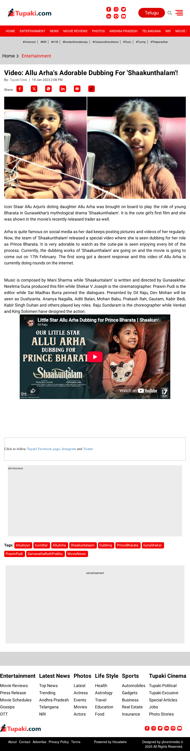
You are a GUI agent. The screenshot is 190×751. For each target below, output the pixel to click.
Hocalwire (119, 741)
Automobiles (133, 685)
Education (104, 706)
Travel (100, 699)
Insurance (131, 714)
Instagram (69, 449)
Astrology (104, 692)
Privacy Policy (59, 741)
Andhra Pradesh (123, 31)
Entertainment (32, 31)
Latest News (54, 676)
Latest (80, 685)
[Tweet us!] (116, 9)
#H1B (54, 42)
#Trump (141, 42)
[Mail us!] (123, 16)
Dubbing (106, 545)
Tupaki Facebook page (43, 449)
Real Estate (132, 706)
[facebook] (19, 88)
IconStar (42, 545)
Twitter (88, 449)
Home (10, 31)
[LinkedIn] (62, 88)
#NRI (43, 42)
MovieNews (77, 554)
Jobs (153, 706)
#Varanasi (29, 42)
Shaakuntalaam (83, 545)
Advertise (39, 741)
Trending (47, 692)
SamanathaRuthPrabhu (45, 554)
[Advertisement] (20, 219)
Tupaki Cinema (167, 676)
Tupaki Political (163, 685)
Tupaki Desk (19, 80)
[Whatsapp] (48, 88)
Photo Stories (161, 714)
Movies (80, 706)
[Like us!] (108, 9)
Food (99, 714)
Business (130, 699)
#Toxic (127, 42)
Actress (81, 692)
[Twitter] (34, 88)
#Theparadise (159, 42)
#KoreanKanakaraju (75, 42)
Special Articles (163, 699)
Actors (80, 714)
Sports (130, 676)
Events (80, 699)
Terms (75, 741)
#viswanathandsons (105, 42)
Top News (48, 685)
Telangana (151, 31)
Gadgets (129, 692)
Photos (98, 31)
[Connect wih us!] (108, 16)
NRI (168, 31)
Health (101, 685)
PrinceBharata (128, 545)
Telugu (152, 13)
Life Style (106, 676)
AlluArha (60, 545)
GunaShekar (153, 545)
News (54, 31)
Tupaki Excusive (163, 692)
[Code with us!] (116, 16)
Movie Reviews (75, 31)
